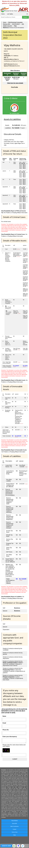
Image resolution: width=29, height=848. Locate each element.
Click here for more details (15, 83)
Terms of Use (14, 832)
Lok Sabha (10, 14)
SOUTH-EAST (16, 24)
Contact (14, 829)
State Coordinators (14, 826)
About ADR (14, 823)
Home (3, 14)
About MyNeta (14, 820)
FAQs (14, 835)
